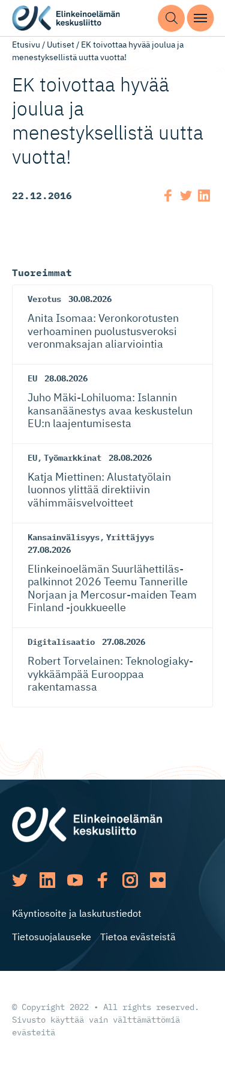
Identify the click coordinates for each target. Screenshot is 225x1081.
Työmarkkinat (72, 457)
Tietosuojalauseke (51, 937)
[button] (171, 18)
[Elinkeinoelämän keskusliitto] (87, 823)
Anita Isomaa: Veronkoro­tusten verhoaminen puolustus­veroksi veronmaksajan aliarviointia (103, 331)
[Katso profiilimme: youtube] (75, 880)
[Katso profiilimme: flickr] (158, 880)
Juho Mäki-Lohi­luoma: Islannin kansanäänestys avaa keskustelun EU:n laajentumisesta (110, 410)
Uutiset (60, 44)
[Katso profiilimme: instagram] (130, 880)
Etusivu (26, 44)
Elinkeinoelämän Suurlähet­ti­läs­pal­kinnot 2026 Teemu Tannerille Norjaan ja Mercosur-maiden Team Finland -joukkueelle (112, 588)
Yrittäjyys (130, 537)
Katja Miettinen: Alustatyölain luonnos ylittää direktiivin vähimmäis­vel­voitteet (99, 490)
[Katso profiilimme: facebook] (102, 880)
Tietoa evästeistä (138, 937)
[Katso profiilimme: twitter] (20, 880)
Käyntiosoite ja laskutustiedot (77, 913)
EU (32, 378)
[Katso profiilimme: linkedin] (47, 880)
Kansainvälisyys (64, 537)
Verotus (44, 299)
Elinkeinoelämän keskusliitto (66, 18)
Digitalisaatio (61, 641)
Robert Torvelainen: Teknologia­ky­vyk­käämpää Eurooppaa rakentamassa (110, 674)
